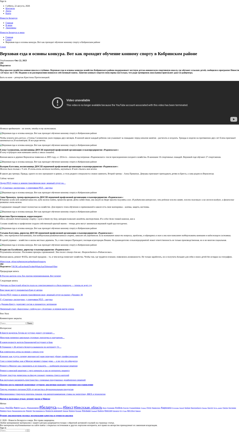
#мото (9, 411)
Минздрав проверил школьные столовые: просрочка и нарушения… (32, 337)
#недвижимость (39, 411)
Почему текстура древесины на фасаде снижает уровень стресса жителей (34, 375)
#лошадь (42, 261)
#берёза (59, 408)
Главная (9, 23)
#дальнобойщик (134, 408)
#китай (181, 408)
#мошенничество (18, 411)
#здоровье (175, 408)
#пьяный (94, 411)
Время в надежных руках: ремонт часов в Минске (25, 399)
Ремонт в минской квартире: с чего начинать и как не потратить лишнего (35, 370)
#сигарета (115, 411)
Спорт (3, 47)
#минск (3, 411)
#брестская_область (9, 261)
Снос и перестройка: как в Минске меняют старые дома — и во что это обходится (38, 361)
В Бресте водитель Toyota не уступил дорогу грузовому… (27, 333)
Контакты (10, 8)
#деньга (143, 408)
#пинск (72, 411)
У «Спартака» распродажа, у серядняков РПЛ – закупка (26, 188)
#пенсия (65, 411)
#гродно (126, 408)
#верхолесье (24, 261)
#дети (149, 408)
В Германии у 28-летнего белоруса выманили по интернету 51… (30, 347)
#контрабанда (196, 408)
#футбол (131, 411)
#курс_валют (218, 408)
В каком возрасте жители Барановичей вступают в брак (26, 342)
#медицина (232, 408)
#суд (121, 411)
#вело (105, 408)
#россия (108, 411)
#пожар (78, 411)
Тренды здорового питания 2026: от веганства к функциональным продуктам (36, 389)
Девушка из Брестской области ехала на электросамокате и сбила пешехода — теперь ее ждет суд (46, 285)
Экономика (11, 28)
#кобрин (34, 261)
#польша (86, 410)
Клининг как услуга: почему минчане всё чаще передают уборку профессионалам (39, 356)
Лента (8, 11)
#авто (17, 407)
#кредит (210, 408)
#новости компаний (54, 411)
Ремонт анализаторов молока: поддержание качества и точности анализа (36, 415)
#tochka (9, 407)
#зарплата (166, 407)
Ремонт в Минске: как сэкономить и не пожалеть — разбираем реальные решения (38, 366)
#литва (225, 408)
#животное (156, 408)
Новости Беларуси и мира (12, 32)
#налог (29, 411)
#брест (68, 407)
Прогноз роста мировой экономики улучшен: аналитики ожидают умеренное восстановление (46, 385)
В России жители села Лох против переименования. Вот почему (30, 276)
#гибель (119, 407)
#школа (138, 411)
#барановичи (33, 408)
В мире (9, 25)
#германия (111, 408)
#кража (204, 408)
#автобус (23, 408)
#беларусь (48, 407)
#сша (125, 411)
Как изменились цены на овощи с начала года (21, 352)
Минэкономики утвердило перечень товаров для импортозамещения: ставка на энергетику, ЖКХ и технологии (53, 394)
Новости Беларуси (8, 18)
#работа (101, 411)
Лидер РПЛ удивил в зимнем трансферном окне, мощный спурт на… (33, 183)
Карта (8, 13)
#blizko (2, 408)
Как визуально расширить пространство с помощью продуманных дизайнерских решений (43, 380)
